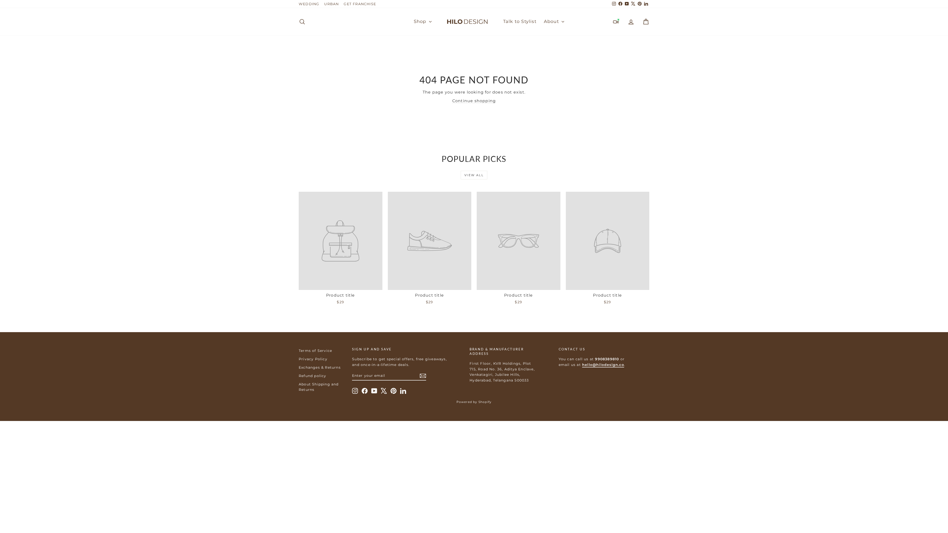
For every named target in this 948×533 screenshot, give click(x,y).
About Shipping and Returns (319, 387)
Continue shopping (474, 100)
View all (474, 175)
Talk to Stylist (519, 21)
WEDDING (309, 4)
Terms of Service (315, 350)
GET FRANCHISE (360, 4)
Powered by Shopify (474, 402)
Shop (421, 21)
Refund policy (312, 376)
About (552, 21)
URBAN (331, 4)
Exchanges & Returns (320, 367)
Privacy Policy (313, 359)
